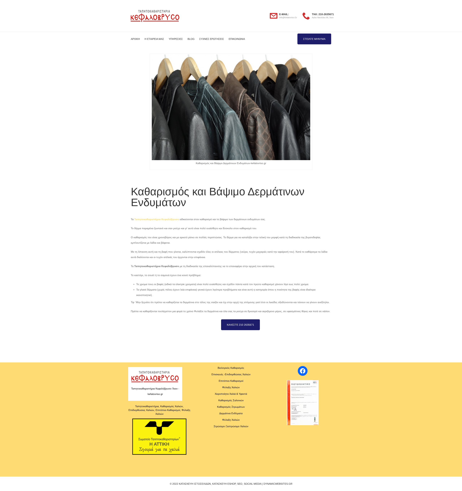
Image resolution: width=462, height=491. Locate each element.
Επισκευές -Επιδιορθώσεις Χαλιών (231, 374)
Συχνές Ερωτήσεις (211, 39)
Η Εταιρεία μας (154, 39)
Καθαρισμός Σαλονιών (231, 400)
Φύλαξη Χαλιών (231, 387)
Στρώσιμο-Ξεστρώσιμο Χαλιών (231, 426)
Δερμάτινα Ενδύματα (231, 413)
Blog (191, 39)
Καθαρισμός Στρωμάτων (231, 406)
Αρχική (135, 39)
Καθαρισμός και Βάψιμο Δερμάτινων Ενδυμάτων (158, 339)
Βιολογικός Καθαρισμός (231, 367)
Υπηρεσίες (176, 39)
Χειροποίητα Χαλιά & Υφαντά (231, 393)
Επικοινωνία (237, 39)
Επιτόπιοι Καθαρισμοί (231, 380)
